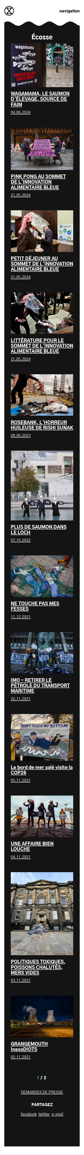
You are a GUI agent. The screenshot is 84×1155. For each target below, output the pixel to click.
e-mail (57, 1114)
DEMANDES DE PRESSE (42, 1092)
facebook (29, 1114)
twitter (44, 1114)
